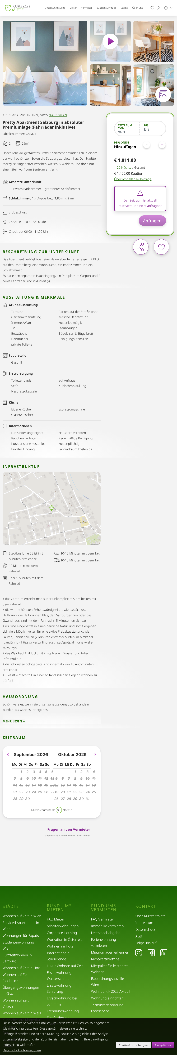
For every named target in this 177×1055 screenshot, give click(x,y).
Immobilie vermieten (107, 926)
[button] (21, 772)
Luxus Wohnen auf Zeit (65, 965)
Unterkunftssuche (55, 7)
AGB (138, 936)
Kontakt (145, 906)
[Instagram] (138, 952)
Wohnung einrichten (107, 998)
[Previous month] (8, 754)
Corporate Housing (62, 932)
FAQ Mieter (55, 919)
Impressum (144, 922)
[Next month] (95, 754)
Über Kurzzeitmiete (150, 916)
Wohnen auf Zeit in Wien (22, 916)
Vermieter (86, 7)
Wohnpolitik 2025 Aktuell (110, 991)
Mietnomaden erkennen (110, 952)
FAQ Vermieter (102, 919)
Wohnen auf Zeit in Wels (22, 1013)
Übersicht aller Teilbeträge (132, 179)
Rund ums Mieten (59, 908)
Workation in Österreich (66, 939)
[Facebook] (151, 952)
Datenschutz (145, 929)
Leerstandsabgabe (105, 932)
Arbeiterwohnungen (63, 926)
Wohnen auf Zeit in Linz (21, 967)
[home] (17, 8)
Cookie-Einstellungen (133, 1045)
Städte (124, 7)
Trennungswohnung (63, 1011)
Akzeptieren (163, 1045)
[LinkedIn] (164, 952)
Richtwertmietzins (105, 959)
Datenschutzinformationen (22, 1050)
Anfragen (152, 220)
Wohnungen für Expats (21, 935)
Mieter (73, 7)
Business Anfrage (106, 7)
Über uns (137, 7)
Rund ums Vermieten (104, 908)
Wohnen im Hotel (60, 946)
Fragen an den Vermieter (68, 829)
